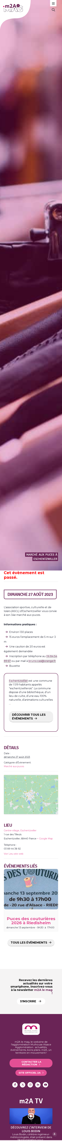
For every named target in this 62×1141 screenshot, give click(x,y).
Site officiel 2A (30, 1072)
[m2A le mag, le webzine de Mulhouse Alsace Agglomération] (31, 1034)
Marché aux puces (14, 766)
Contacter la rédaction (31, 1063)
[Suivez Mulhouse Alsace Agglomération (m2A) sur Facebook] (15, 1084)
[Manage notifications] (54, 1134)
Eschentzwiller (18, 680)
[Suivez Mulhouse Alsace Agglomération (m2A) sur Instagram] (30, 1084)
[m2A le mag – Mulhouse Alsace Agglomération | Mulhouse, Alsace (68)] (25, 8)
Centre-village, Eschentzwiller (20, 830)
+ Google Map (45, 838)
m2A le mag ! (43, 991)
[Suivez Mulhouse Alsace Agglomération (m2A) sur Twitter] (22, 1084)
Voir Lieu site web (13, 853)
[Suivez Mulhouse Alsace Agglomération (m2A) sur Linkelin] (38, 1084)
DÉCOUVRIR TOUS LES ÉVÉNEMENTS (29, 716)
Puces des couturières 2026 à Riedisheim (31, 920)
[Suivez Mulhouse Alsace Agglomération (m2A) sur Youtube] (45, 1084)
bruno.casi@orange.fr (42, 660)
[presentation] (31, 889)
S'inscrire (28, 1001)
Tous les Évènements (29, 942)
